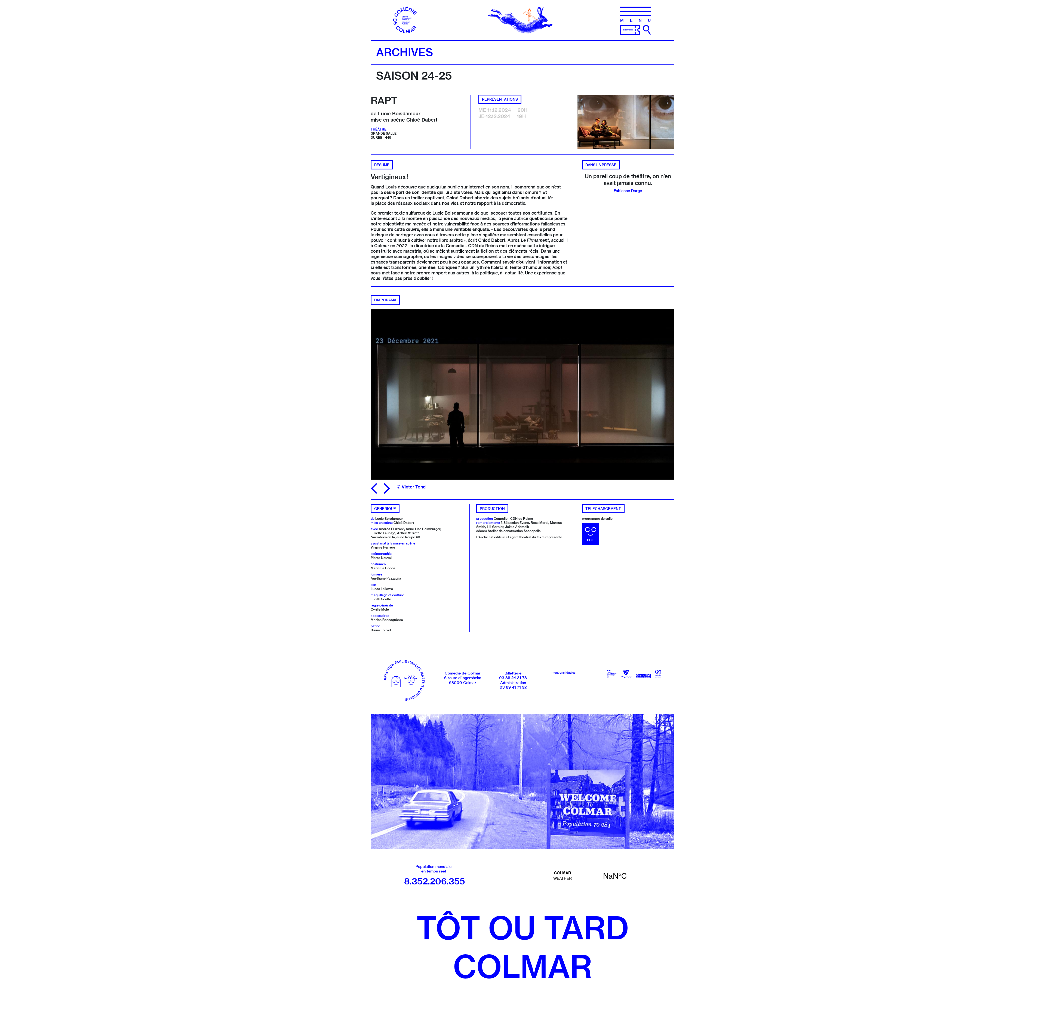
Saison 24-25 (414, 75)
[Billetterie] (630, 29)
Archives (404, 52)
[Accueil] (406, 19)
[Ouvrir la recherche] (647, 30)
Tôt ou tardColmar (522, 947)
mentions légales (564, 672)
